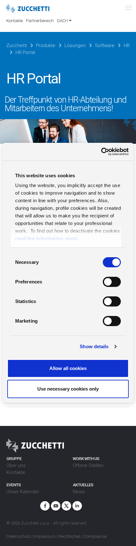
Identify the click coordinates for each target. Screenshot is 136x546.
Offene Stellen (88, 465)
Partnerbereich (40, 20)
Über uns (16, 465)
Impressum (45, 536)
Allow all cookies (68, 368)
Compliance (95, 536)
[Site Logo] (27, 9)
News (79, 491)
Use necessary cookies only (68, 388)
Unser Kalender (22, 491)
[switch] (112, 282)
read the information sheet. (47, 238)
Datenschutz (18, 536)
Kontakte (14, 20)
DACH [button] (62, 20)
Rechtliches (70, 536)
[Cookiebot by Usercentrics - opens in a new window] (101, 152)
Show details (94, 346)
